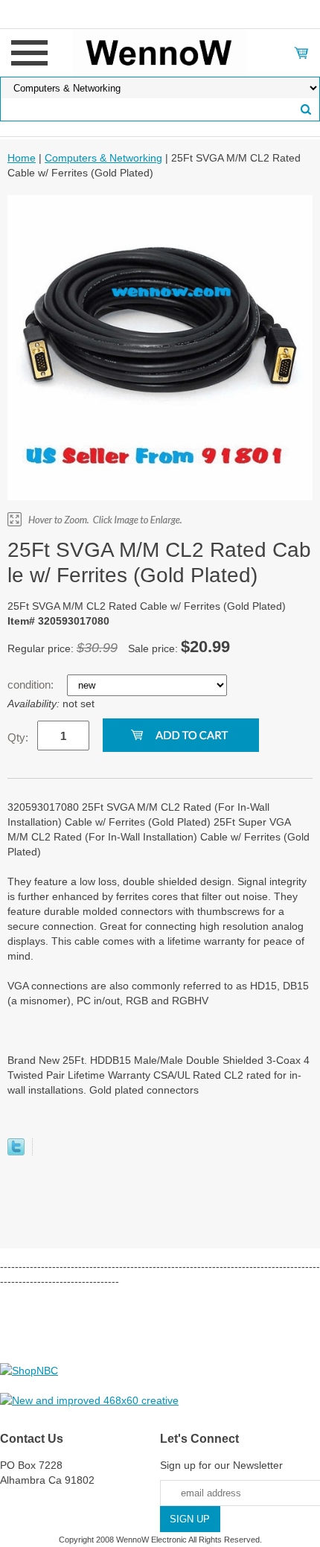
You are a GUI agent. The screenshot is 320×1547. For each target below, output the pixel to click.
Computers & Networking (103, 158)
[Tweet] (16, 1152)
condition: (32, 684)
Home (21, 158)
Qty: (17, 737)
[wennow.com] (160, 52)
